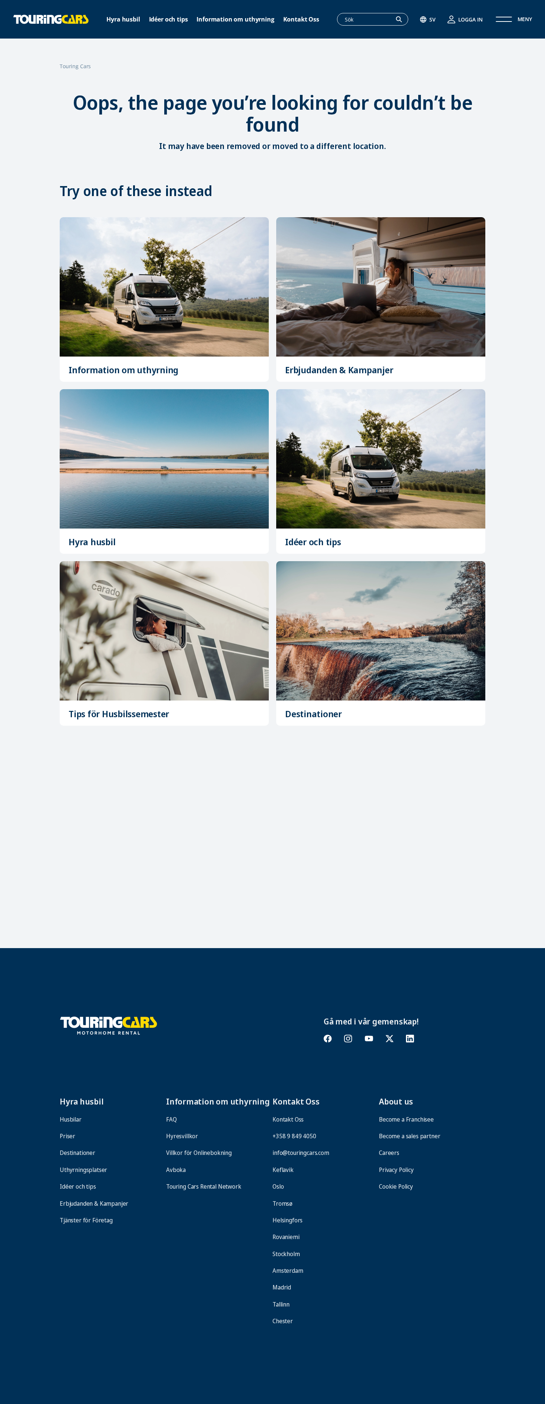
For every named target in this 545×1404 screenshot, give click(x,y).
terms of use (397, 1365)
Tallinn (281, 1304)
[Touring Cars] (109, 1025)
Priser (67, 1136)
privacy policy (360, 1365)
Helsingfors (287, 1220)
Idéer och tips (168, 19)
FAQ (171, 1119)
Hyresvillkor (182, 1136)
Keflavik (283, 1170)
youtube (368, 1038)
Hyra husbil (123, 19)
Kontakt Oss (301, 19)
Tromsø (282, 1203)
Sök (403, 20)
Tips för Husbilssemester (119, 714)
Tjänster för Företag (86, 1220)
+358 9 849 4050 (294, 1136)
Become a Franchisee (406, 1119)
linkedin (410, 1038)
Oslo (278, 1186)
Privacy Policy (396, 1170)
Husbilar (86, 889)
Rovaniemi (286, 1237)
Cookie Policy (396, 1186)
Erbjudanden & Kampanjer (339, 370)
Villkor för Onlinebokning (199, 1153)
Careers (389, 1153)
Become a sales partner (409, 1136)
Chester (282, 1321)
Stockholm (286, 1254)
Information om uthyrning (235, 19)
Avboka (176, 1170)
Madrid (281, 1287)
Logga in (470, 19)
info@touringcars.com (300, 1153)
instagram (348, 1038)
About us (396, 1101)
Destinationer (313, 714)
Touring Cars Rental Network (203, 1186)
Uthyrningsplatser (83, 1170)
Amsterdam (287, 1270)
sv (432, 19)
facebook (328, 1038)
